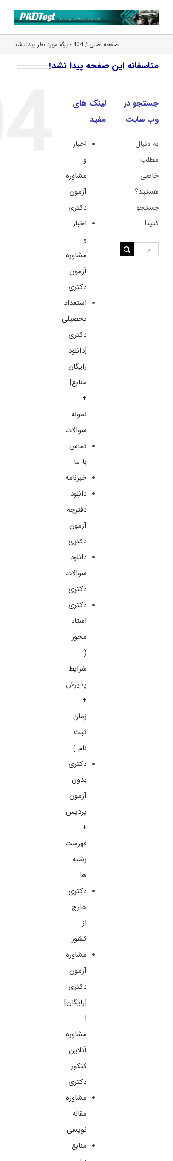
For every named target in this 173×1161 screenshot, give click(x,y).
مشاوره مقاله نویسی (76, 1113)
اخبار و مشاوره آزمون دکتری (76, 175)
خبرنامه (75, 478)
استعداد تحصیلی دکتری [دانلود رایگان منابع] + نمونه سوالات (74, 366)
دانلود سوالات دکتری (75, 573)
